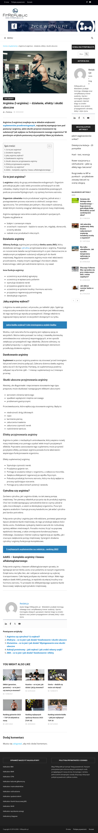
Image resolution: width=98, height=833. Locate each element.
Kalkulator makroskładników (13, 786)
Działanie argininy (13, 152)
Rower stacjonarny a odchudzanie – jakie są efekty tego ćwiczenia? (82, 163)
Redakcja (9, 112)
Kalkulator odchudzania (11, 791)
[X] (93, 2)
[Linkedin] (6, 624)
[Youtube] (90, 2)
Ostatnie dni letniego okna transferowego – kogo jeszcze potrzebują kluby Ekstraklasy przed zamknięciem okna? (87, 207)
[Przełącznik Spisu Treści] (48, 146)
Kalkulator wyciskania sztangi (13, 811)
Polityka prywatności (18, 2)
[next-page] (77, 300)
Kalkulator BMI (8, 767)
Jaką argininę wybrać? (14, 155)
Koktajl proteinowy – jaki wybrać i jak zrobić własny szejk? (34, 649)
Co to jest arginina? (13, 149)
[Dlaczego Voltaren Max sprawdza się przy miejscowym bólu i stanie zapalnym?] (75, 268)
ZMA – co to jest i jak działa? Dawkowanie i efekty (30, 653)
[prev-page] (73, 300)
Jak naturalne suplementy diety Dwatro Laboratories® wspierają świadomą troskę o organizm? (87, 231)
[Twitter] (15, 624)
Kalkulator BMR (8, 771)
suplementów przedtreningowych (19, 125)
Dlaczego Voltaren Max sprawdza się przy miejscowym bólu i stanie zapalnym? (87, 272)
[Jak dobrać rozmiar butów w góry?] (75, 286)
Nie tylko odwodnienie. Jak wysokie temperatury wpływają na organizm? (87, 252)
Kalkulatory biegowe (10, 816)
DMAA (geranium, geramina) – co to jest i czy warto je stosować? (11, 687)
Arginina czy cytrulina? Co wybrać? (23, 636)
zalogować (17, 743)
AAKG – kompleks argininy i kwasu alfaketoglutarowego (28, 170)
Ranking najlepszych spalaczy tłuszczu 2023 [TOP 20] (34, 718)
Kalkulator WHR (8, 806)
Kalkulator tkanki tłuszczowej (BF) (15, 801)
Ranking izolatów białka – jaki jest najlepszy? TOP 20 (57, 718)
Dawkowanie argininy (14, 158)
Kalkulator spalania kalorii (12, 796)
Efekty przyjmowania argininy (18, 164)
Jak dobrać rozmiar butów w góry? (86, 288)
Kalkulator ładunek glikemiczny (14, 781)
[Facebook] (87, 2)
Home (5, 46)
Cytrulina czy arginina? (15, 167)
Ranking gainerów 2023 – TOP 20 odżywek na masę (12, 718)
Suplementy (13, 46)
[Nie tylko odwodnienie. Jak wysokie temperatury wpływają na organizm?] (75, 247)
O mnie (6, 2)
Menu (10, 38)
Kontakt (29, 2)
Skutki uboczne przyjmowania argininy (21, 161)
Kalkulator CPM (8, 776)
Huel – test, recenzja (81, 154)
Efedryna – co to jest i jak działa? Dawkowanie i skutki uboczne (37, 640)
